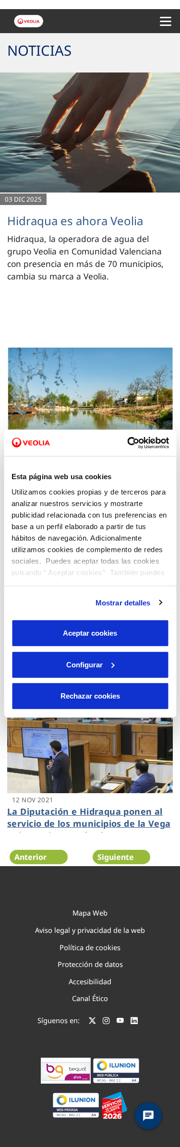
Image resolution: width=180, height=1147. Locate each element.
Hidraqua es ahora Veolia (75, 221)
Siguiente (115, 857)
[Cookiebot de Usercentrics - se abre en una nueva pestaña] (128, 442)
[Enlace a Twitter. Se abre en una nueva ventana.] (92, 1021)
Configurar (84, 664)
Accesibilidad (90, 981)
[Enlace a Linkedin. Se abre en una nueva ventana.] (134, 1021)
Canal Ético (90, 998)
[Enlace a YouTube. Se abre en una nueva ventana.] (120, 1021)
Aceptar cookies (90, 633)
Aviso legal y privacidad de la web (90, 930)
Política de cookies (90, 947)
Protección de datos (90, 964)
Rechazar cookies (90, 696)
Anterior (30, 857)
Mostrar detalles (123, 602)
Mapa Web (90, 913)
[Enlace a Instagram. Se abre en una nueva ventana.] (106, 1021)
